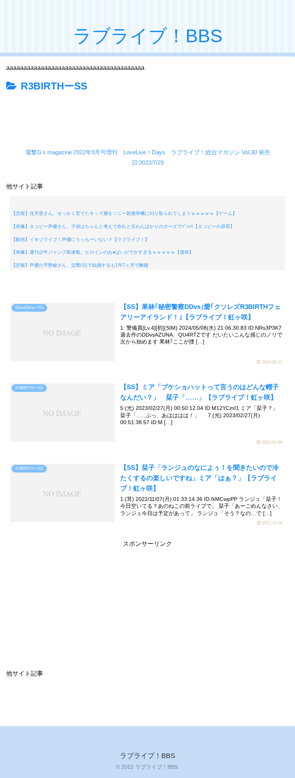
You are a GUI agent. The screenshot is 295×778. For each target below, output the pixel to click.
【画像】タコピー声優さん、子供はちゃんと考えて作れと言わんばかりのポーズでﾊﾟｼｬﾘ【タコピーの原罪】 (123, 226)
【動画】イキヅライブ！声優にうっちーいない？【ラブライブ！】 (80, 239)
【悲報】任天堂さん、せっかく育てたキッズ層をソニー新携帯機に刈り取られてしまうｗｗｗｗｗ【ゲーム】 (124, 213)
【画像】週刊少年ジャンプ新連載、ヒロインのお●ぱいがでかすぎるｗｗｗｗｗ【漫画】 (102, 252)
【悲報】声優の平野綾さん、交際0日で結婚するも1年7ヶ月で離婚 (79, 265)
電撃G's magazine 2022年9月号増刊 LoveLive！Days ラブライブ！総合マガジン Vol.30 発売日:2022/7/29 (147, 157)
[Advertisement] (147, 116)
